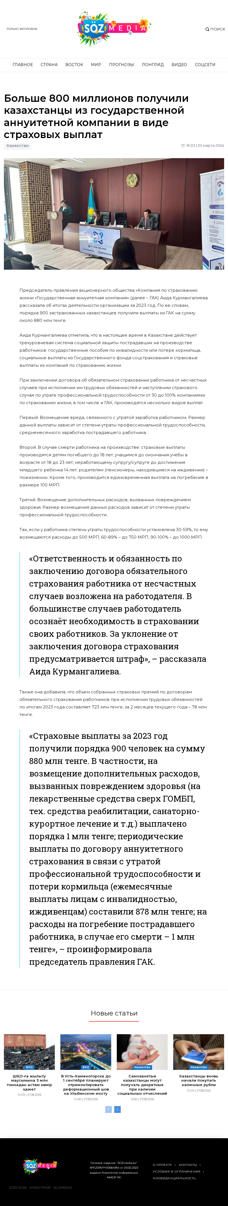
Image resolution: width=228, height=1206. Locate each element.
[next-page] (117, 1109)
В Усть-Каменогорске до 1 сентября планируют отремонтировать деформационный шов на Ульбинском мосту (86, 1085)
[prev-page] (108, 1109)
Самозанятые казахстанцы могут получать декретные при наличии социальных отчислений (142, 1085)
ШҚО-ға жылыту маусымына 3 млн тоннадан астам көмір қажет (29, 1082)
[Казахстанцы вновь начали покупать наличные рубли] (198, 1052)
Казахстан (18, 145)
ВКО (29, 1067)
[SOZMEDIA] (114, 29)
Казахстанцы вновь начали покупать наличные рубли (198, 1080)
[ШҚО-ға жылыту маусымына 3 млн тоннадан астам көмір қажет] (29, 1052)
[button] (214, 29)
